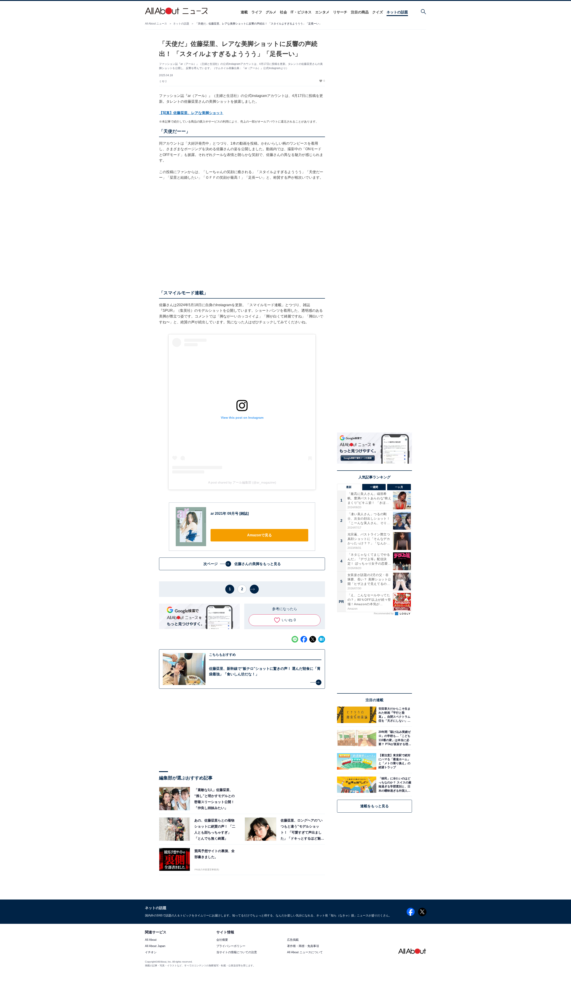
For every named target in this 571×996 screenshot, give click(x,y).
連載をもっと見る (374, 806)
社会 (283, 12)
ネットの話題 (397, 12)
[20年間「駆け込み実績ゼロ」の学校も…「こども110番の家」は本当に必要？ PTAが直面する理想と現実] (394, 738)
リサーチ (340, 12)
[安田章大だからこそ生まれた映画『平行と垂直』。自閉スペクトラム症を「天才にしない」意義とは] (394, 715)
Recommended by (384, 613)
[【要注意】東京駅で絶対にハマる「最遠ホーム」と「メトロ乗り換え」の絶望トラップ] (394, 761)
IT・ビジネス (301, 12)
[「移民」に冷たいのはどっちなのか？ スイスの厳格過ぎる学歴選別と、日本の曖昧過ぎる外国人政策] (394, 785)
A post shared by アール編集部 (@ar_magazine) (242, 482)
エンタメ (322, 12)
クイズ (377, 12)
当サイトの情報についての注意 (236, 952)
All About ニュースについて (305, 952)
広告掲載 (293, 940)
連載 (244, 12)
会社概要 (222, 940)
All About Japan (155, 946)
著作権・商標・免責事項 (303, 946)
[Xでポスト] (312, 639)
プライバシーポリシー (230, 946)
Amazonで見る (259, 535)
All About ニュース (156, 23)
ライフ (256, 12)
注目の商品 (360, 12)
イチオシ (151, 952)
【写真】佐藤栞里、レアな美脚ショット (191, 113)
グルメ (271, 12)
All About (151, 940)
